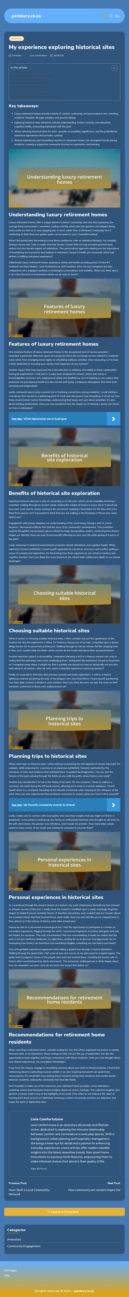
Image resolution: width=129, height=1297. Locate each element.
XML (7, 1275)
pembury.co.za (26, 16)
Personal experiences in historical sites (31, 93)
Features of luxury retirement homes (29, 79)
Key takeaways (22, 72)
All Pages (10, 1270)
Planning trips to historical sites (27, 89)
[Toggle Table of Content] (113, 68)
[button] (39, 1168)
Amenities (16, 38)
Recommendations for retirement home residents (36, 96)
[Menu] (117, 16)
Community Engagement (24, 1246)
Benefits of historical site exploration (30, 83)
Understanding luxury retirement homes (31, 76)
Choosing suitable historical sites (28, 86)
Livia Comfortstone (47, 1119)
